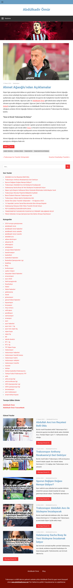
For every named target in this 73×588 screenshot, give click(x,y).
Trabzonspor (28, 151)
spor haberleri (9, 323)
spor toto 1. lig (10, 326)
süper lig (8, 334)
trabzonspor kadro (11, 358)
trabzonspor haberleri (12, 352)
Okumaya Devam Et (43, 443)
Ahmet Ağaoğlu (8, 151)
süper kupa (9, 331)
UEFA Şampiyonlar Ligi (12, 384)
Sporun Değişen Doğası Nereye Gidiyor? (18, 182)
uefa (6, 376)
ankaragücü (9, 244)
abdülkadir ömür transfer (13, 234)
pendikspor (9, 313)
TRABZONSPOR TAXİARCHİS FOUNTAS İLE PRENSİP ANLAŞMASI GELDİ (29, 211)
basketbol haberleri (11, 258)
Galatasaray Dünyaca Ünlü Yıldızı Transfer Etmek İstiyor (23, 206)
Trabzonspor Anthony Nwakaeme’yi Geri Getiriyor (21, 180)
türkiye (7, 368)
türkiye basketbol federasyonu (15, 371)
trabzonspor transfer (12, 363)
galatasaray (9, 292)
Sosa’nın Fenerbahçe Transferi (59, 157)
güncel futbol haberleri (12, 300)
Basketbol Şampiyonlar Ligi (14, 260)
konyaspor (8, 305)
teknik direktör (10, 339)
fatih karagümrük (11, 281)
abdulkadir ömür (10, 226)
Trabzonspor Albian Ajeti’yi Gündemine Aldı (19, 198)
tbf (6, 337)
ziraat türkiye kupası (12, 395)
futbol (7, 287)
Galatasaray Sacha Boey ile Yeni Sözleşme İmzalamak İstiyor (25, 187)
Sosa (29, 128)
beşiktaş (8, 263)
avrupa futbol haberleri (12, 250)
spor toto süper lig (11, 329)
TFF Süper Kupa (10, 347)
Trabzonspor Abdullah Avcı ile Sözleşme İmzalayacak (23, 185)
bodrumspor (9, 268)
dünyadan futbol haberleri (13, 273)
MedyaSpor (16, 83)
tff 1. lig (7, 342)
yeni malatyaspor (11, 392)
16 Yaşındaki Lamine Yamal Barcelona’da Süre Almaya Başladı (25, 203)
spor (6, 321)
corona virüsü (18, 151)
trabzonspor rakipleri (12, 360)
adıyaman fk (9, 242)
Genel (6, 146)
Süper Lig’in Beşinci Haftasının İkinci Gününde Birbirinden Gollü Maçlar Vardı (30, 190)
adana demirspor (11, 239)
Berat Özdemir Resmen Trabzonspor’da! (18, 195)
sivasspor (8, 318)
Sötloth (5, 106)
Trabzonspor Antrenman (41, 151)
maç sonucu (9, 308)
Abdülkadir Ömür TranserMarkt (13, 408)
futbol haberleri (10, 289)
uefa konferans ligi (11, 381)
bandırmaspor (10, 252)
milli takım (8, 310)
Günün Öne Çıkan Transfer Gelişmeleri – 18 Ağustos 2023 (24, 201)
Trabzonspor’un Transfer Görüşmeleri (16, 157)
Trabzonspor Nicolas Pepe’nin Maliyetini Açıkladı (21, 193)
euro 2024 (8, 279)
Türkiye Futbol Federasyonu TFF (15, 373)
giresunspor (9, 297)
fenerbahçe (9, 284)
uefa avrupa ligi (10, 379)
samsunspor (9, 316)
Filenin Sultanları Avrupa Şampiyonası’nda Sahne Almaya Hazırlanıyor (28, 214)
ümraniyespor (9, 389)
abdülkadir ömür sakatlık (13, 231)
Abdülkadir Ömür (36, 9)
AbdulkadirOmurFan (52, 419)
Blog (11, 146)
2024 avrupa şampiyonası (13, 223)
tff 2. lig (7, 345)
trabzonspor (9, 350)
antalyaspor (9, 247)
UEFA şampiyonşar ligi (12, 387)
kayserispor (9, 302)
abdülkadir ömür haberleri (13, 229)
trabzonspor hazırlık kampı (14, 355)
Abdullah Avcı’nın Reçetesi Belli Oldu (17, 177)
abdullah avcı (9, 237)
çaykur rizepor (10, 271)
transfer (7, 366)
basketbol (8, 255)
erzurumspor (9, 276)
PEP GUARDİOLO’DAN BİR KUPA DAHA (18, 208)
